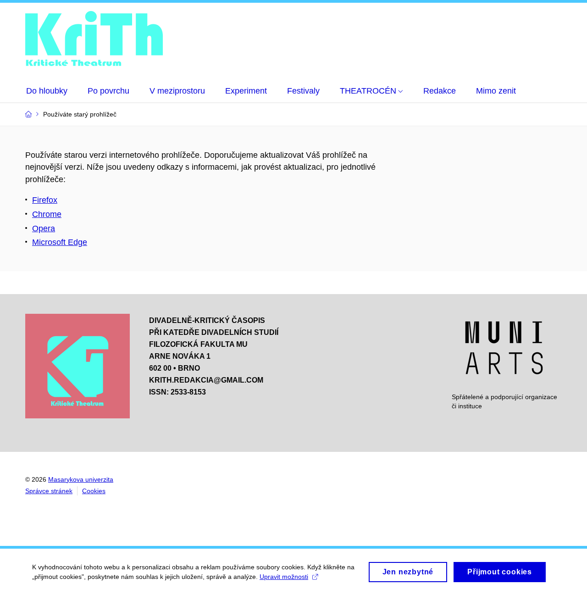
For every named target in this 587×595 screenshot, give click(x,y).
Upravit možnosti (284, 576)
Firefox (44, 200)
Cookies (93, 491)
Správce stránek (48, 491)
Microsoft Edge (59, 242)
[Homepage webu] (94, 40)
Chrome (46, 214)
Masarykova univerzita (80, 479)
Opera (43, 228)
